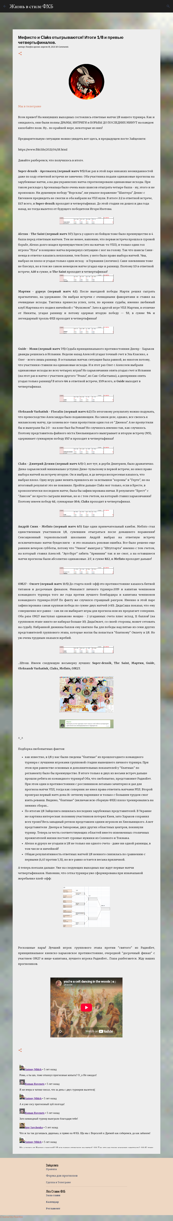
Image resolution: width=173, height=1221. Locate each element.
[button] (20, 53)
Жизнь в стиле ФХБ (31, 6)
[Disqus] (86, 1106)
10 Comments (62, 47)
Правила (51, 1169)
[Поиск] (168, 6)
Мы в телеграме (29, 106)
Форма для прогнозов (62, 1175)
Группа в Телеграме (58, 1182)
